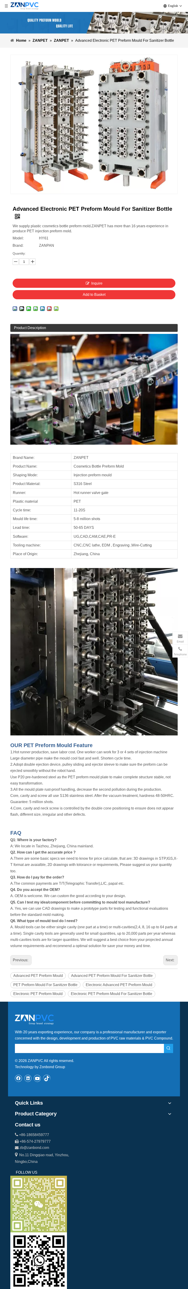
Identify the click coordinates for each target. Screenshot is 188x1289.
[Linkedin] (28, 1078)
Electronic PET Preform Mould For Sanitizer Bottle (111, 994)
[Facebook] (18, 1078)
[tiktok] (46, 1078)
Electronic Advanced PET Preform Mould (119, 985)
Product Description (30, 328)
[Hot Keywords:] (168, 1048)
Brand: (18, 245)
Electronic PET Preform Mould (38, 994)
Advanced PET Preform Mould (38, 976)
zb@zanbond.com (34, 1148)
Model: (18, 238)
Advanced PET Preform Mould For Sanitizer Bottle (112, 976)
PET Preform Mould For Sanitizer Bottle (45, 985)
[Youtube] (37, 1078)
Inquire (96, 283)
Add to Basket (94, 295)
